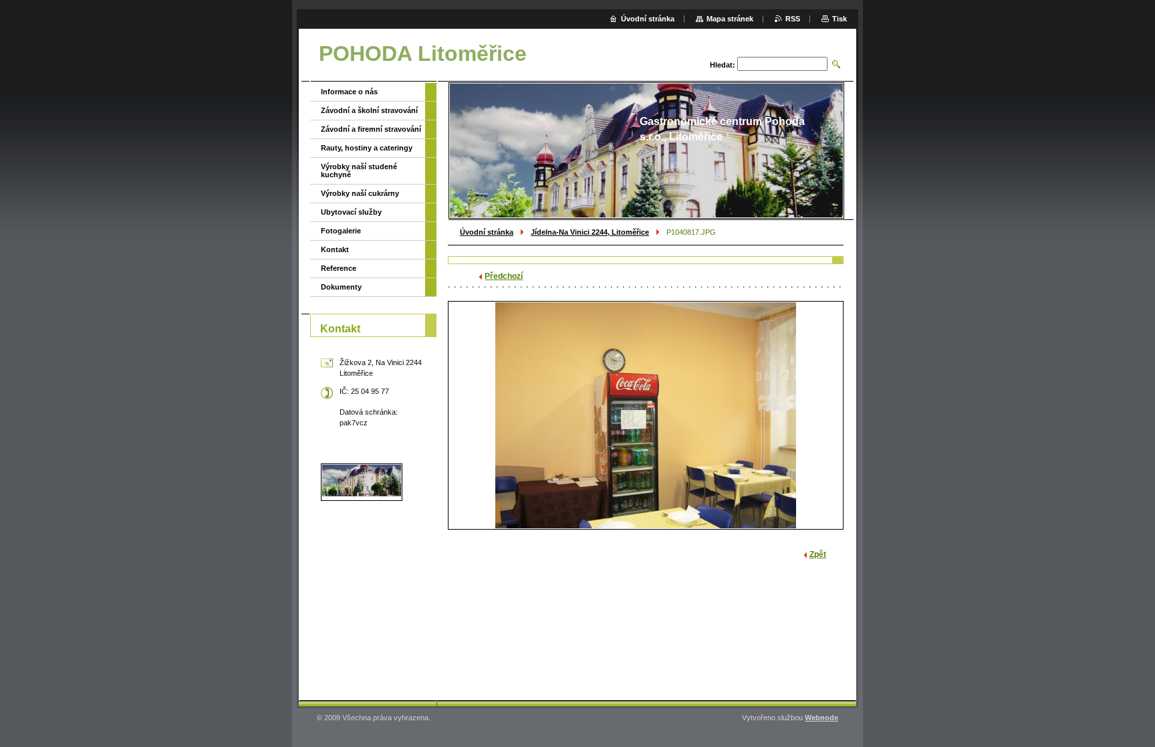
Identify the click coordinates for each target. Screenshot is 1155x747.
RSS (792, 19)
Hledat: (722, 65)
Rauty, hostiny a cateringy (366, 148)
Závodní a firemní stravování (371, 129)
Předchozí (504, 276)
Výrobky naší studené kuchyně (359, 171)
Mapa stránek (730, 19)
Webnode (821, 718)
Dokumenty (341, 287)
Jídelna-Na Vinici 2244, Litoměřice (590, 232)
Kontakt (335, 249)
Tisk (839, 19)
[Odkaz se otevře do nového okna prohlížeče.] (646, 415)
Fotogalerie (341, 231)
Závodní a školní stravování (369, 110)
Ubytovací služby (351, 212)
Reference (338, 268)
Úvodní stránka (486, 232)
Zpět (817, 554)
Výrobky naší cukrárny (360, 193)
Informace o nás (349, 92)
